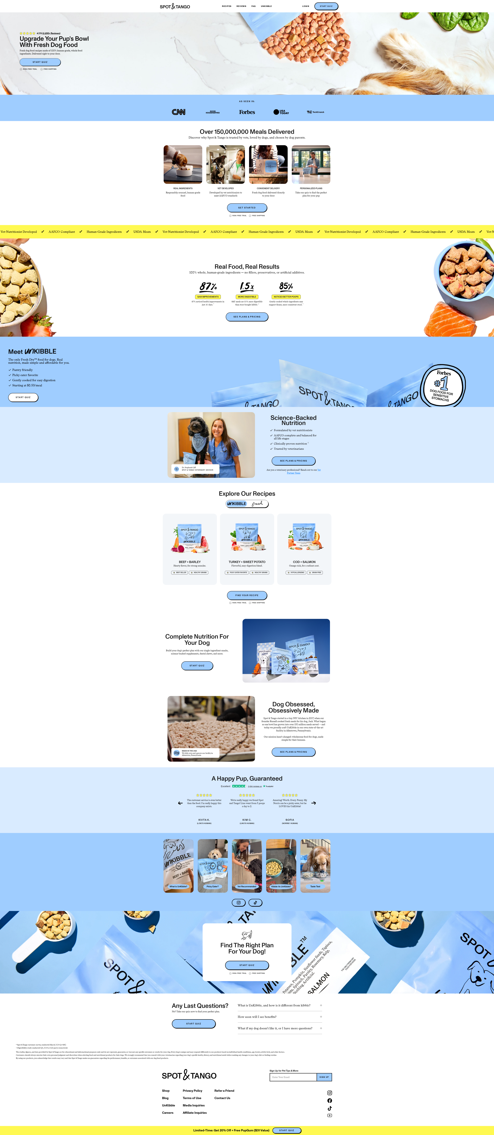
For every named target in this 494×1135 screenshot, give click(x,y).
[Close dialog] (293, 534)
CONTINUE (226, 591)
